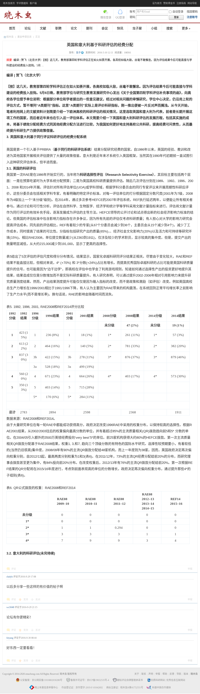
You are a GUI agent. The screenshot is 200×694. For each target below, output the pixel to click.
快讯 (120, 28)
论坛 (27, 28)
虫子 (78, 52)
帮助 (164, 674)
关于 (136, 674)
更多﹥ (186, 28)
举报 (190, 569)
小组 (154, 28)
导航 (179, 674)
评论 (13, 569)
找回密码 (192, 11)
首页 (12, 28)
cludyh (9, 576)
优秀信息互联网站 (175, 680)
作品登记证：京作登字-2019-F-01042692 (82, 687)
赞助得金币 (169, 3)
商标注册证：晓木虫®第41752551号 (124, 687)
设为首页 (157, 3)
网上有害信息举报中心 (46, 687)
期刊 (89, 28)
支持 (26, 599)
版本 (186, 674)
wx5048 (10, 607)
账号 (132, 11)
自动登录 (177, 11)
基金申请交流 (24, 36)
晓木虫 (20, 15)
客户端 (33, 3)
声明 (150, 674)
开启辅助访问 (151, 2)
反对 (38, 599)
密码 (132, 17)
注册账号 (192, 17)
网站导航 (192, 3)
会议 (105, 28)
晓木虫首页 (9, 3)
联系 (143, 674)
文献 (43, 28)
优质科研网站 (158, 680)
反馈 (172, 674)
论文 (74, 28)
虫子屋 (137, 28)
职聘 (58, 28)
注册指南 (181, 3)
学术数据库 (22, 3)
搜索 (169, 28)
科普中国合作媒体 (161, 687)
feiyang (9, 638)
